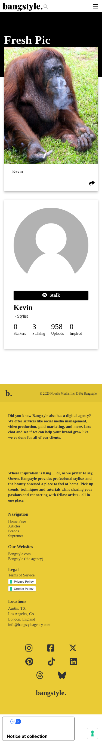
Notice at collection (27, 736)
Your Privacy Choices (43, 721)
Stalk (53, 295)
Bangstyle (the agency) (25, 559)
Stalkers (20, 333)
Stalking (38, 333)
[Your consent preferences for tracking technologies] (92, 733)
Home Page (17, 521)
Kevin (17, 171)
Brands (13, 531)
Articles (14, 526)
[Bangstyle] (23, 7)
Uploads (57, 333)
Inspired (76, 333)
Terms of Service (21, 575)
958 (57, 326)
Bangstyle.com (19, 554)
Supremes (15, 536)
